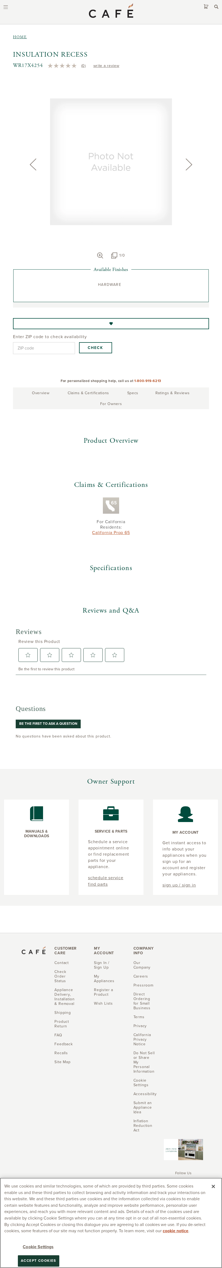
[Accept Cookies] (213, 1186)
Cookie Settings (38, 1246)
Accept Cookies (38, 1261)
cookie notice (175, 1230)
